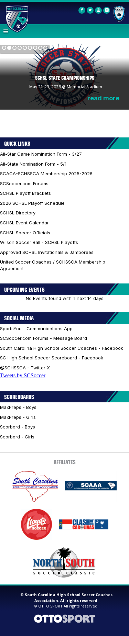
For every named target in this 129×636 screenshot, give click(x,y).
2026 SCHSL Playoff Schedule (32, 203)
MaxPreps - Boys (18, 407)
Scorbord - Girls (17, 436)
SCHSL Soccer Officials (25, 232)
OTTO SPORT (50, 606)
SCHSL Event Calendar (24, 222)
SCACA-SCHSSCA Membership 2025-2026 (46, 173)
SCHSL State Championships (64, 77)
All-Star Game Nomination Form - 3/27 (41, 154)
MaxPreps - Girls (18, 417)
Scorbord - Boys (17, 426)
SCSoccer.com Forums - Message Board (43, 338)
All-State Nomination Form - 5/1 (33, 164)
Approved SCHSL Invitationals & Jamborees (47, 252)
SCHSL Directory (17, 212)
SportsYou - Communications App (36, 328)
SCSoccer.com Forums (24, 183)
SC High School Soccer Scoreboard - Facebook (51, 357)
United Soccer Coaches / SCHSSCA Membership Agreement (52, 265)
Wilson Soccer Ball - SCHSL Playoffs (39, 242)
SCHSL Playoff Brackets (25, 193)
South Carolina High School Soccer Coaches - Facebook (61, 348)
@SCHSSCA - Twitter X (25, 367)
